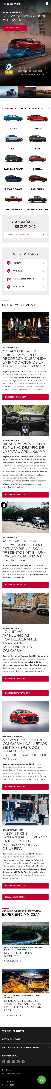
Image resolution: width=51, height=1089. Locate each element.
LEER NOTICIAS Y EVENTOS (17, 693)
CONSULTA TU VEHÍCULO (18, 235)
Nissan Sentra (8, 770)
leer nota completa (15, 397)
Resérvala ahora (13, 28)
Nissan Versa (23, 770)
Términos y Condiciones (11, 1073)
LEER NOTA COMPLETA (15, 786)
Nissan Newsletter (15, 897)
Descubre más (11, 961)
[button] (47, 3)
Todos (22, 108)
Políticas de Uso (8, 1081)
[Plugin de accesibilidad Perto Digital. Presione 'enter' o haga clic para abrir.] (4, 505)
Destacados (9, 108)
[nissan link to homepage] (11, 4)
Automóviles (35, 108)
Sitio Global (6, 1070)
